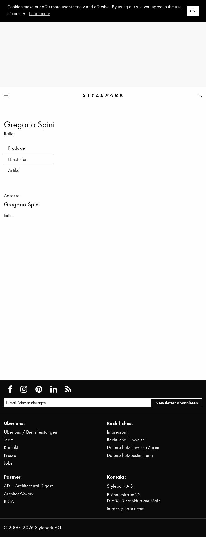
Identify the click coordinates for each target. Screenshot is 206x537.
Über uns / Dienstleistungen (30, 432)
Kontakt (11, 447)
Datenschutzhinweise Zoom (133, 447)
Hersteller (17, 159)
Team (9, 440)
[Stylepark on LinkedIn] (53, 389)
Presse (10, 455)
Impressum (117, 432)
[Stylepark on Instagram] (23, 389)
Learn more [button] (39, 14)
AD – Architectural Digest (28, 486)
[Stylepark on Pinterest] (38, 389)
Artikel (14, 170)
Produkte (16, 148)
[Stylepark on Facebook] (10, 389)
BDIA (9, 501)
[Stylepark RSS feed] (68, 389)
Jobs (8, 463)
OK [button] (192, 11)
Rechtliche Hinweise (126, 440)
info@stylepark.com (126, 508)
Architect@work (19, 494)
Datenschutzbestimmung (130, 455)
